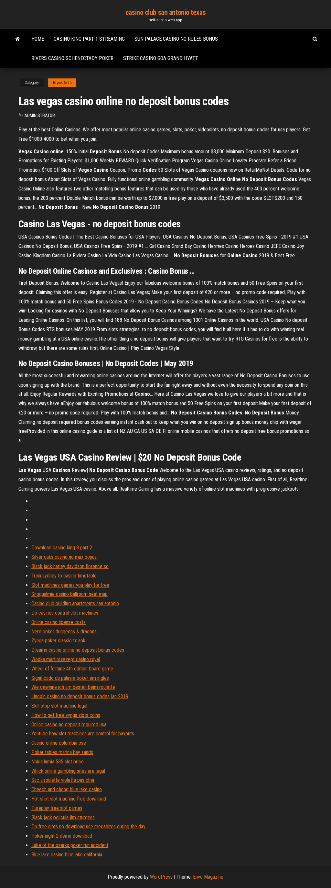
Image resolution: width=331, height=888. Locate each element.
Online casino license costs (58, 622)
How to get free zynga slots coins (65, 715)
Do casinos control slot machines (64, 613)
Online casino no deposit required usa (68, 724)
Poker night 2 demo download (61, 836)
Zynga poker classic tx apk (58, 641)
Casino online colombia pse (58, 743)
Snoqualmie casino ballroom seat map (69, 594)
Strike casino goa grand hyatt (160, 58)
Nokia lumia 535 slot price (57, 762)
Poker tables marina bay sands (62, 752)
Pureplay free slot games (56, 808)
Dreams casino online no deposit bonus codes (77, 650)
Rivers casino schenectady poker (72, 58)
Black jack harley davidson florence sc (70, 566)
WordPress (161, 877)
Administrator (39, 115)
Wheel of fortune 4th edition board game (72, 669)
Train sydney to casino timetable (64, 576)
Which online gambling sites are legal (68, 771)
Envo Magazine (208, 877)
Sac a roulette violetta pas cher (63, 780)
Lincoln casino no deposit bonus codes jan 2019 (79, 696)
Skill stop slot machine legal (59, 706)
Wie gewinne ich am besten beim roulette (73, 687)
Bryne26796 (62, 82)
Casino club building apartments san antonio (75, 603)
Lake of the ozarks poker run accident (69, 845)
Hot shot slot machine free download (68, 799)
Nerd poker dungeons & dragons (64, 631)
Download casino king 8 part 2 (61, 548)
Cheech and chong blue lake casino (66, 789)
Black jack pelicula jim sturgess (63, 817)
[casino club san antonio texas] (18, 39)
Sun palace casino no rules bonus (176, 39)
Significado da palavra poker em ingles (70, 678)
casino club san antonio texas (165, 12)
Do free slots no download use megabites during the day (88, 826)
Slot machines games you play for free (70, 585)
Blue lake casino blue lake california (66, 855)
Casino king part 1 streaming (89, 39)
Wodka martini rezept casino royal (65, 659)
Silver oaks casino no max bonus (64, 557)
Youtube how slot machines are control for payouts (82, 733)
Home (37, 39)
